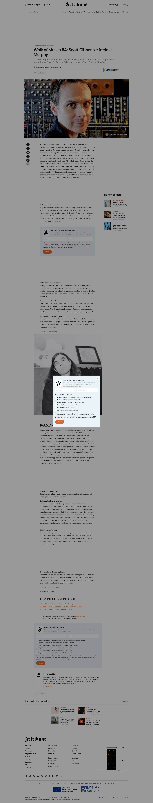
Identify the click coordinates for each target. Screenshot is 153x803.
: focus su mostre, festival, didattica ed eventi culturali (74, 397)
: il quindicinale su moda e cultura (68, 405)
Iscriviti (60, 422)
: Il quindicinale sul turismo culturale (68, 407)
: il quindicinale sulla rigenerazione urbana (70, 402)
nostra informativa (80, 414)
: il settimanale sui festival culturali (67, 410)
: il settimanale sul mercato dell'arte (68, 400)
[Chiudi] (97, 378)
